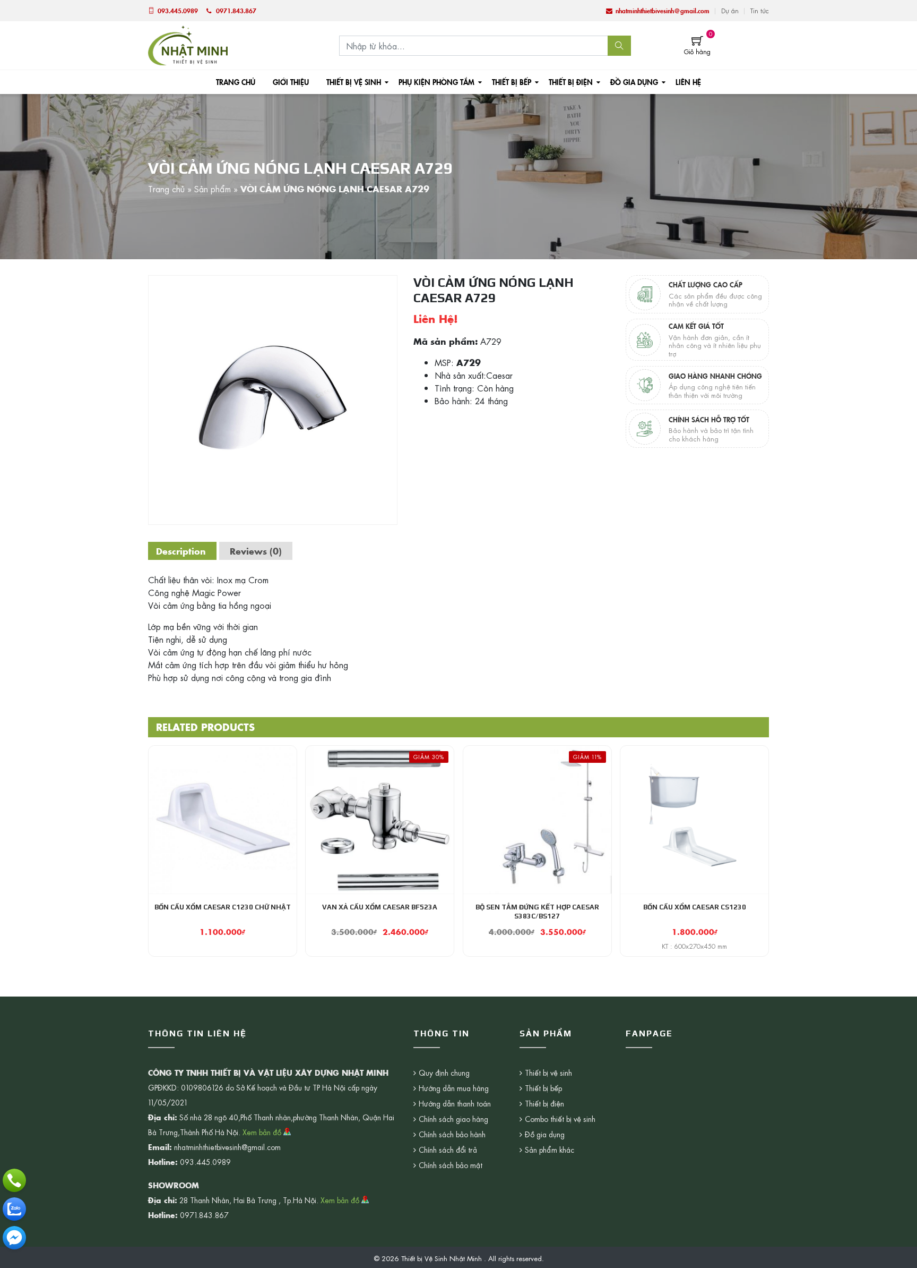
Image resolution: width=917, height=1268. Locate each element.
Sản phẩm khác (549, 1149)
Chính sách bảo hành (452, 1134)
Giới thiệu (291, 81)
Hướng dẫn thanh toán (455, 1103)
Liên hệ (688, 81)
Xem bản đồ (263, 1132)
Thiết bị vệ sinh (353, 81)
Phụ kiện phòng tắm (436, 81)
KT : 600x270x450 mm (694, 946)
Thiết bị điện (571, 81)
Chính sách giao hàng (453, 1118)
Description (181, 551)
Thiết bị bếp (511, 81)
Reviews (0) (256, 551)
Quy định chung (444, 1072)
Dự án (730, 10)
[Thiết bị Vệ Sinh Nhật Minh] (188, 44)
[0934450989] (14, 1209)
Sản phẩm (212, 188)
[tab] (181, 551)
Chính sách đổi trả (448, 1149)
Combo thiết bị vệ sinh (560, 1118)
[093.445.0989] (14, 1180)
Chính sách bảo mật (450, 1165)
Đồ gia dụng (634, 81)
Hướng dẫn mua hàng (454, 1088)
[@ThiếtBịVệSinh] (14, 1237)
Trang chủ (235, 81)
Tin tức (759, 10)
